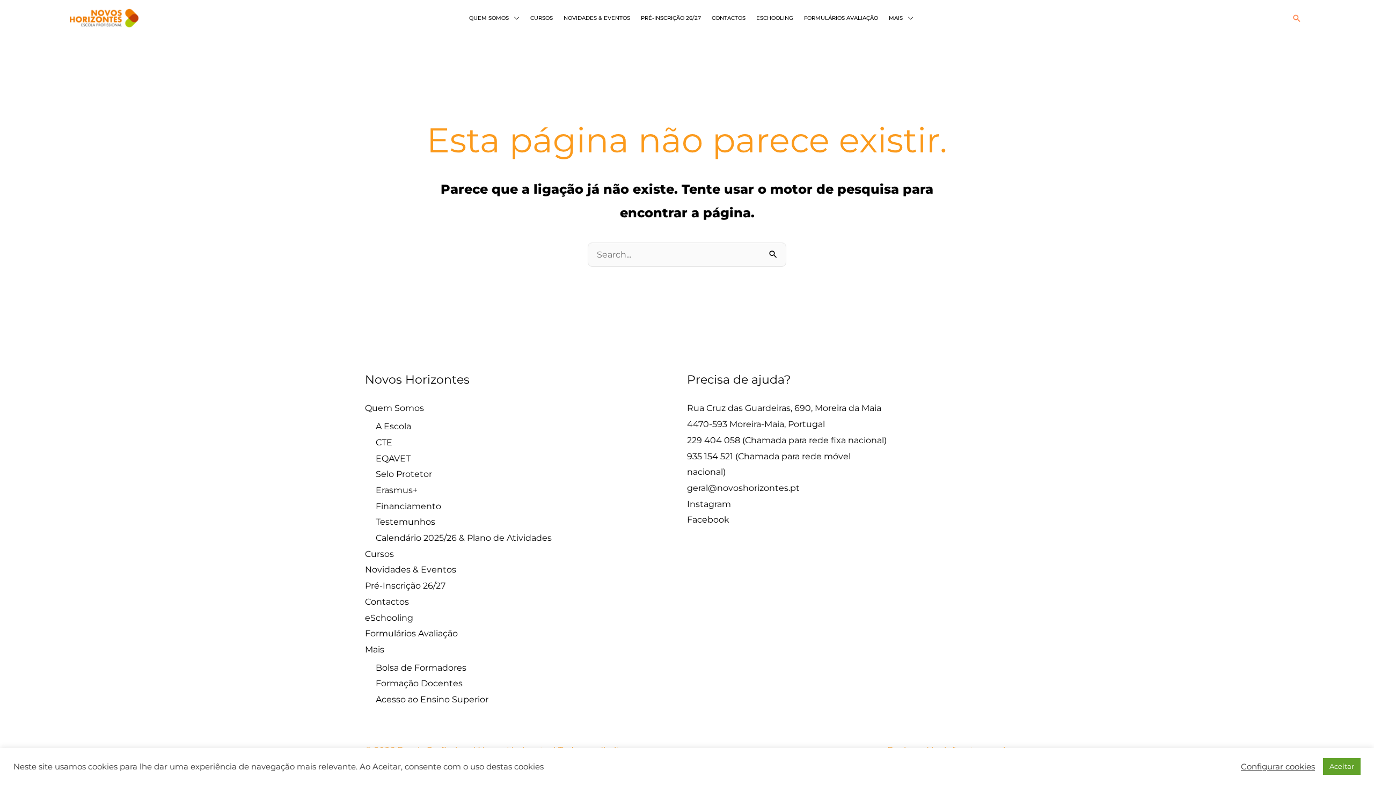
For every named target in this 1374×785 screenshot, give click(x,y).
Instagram (709, 504)
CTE (384, 442)
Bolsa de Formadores (421, 668)
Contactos (729, 17)
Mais (896, 17)
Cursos (541, 17)
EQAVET (393, 458)
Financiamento (408, 506)
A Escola (393, 426)
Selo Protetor (404, 474)
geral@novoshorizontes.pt (743, 488)
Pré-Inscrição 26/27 (671, 17)
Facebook (708, 520)
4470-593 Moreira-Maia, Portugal (756, 424)
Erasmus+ (397, 490)
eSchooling (774, 17)
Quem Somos (489, 17)
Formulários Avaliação (841, 17)
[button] (1297, 18)
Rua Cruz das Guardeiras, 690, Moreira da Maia (784, 408)
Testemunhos (405, 522)
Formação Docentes (419, 683)
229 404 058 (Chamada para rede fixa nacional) (787, 440)
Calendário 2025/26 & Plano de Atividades (464, 538)
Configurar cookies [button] (1278, 767)
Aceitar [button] (1341, 766)
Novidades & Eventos (597, 17)
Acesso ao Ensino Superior (432, 699)
